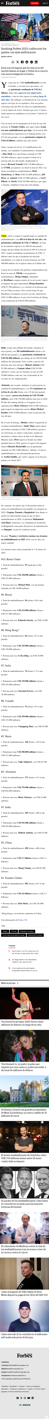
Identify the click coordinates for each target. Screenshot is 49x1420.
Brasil (5, 931)
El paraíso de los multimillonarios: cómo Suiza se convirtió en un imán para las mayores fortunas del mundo (24, 1204)
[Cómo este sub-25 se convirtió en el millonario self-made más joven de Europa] (24, 1316)
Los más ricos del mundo (13, 935)
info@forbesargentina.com (15, 1369)
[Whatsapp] (13, 62)
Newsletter (13, 1386)
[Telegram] (31, 62)
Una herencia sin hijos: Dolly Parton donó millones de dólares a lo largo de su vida (22, 1023)
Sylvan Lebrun (6, 56)
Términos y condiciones (18, 1389)
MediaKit (5, 1386)
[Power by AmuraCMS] (24, 1405)
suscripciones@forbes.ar (18, 1375)
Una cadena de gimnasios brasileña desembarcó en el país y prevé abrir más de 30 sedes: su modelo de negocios (25, 969)
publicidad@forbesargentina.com (18, 1365)
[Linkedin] (36, 62)
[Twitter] (17, 62)
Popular (12, 946)
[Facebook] (22, 62)
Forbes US (22, 919)
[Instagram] (25, 1398)
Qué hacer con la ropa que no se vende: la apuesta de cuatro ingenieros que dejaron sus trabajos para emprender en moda (25, 952)
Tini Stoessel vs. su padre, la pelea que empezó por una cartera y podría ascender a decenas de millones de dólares (23, 1067)
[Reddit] (26, 62)
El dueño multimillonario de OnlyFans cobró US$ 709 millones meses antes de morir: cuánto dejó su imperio (23, 1158)
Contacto (22, 1386)
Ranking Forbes (35, 935)
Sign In (45, 3)
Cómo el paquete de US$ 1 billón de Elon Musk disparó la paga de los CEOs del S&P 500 (24, 1293)
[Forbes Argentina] (12, 3)
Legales (30, 1389)
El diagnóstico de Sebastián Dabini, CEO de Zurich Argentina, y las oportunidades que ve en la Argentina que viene (25, 960)
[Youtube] (28, 1398)
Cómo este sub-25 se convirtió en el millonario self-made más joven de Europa (24, 1336)
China (13, 931)
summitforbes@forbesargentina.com (18, 1372)
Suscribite (34, 3)
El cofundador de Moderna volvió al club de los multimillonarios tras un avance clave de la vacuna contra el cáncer (23, 1249)
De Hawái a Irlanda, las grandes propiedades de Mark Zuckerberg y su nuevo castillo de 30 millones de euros (24, 1113)
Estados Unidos (27, 931)
